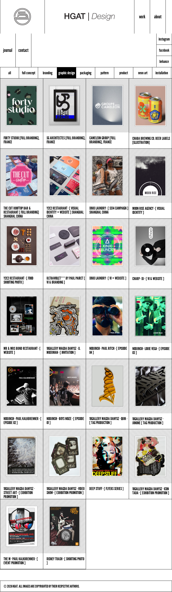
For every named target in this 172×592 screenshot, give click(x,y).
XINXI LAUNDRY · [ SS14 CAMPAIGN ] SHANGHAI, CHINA (108, 210)
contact (23, 50)
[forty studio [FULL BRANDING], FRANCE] (21, 105)
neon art (142, 72)
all (9, 72)
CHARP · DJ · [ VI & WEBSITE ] (148, 278)
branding (47, 72)
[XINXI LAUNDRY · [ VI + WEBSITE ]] (107, 246)
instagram (164, 39)
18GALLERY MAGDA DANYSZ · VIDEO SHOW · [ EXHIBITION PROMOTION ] (65, 490)
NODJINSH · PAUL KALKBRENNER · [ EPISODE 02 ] (22, 420)
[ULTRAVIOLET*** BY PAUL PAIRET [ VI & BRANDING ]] (64, 246)
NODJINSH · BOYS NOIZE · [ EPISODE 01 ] (65, 420)
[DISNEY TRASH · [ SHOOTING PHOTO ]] (64, 526)
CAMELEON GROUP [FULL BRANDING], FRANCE (102, 140)
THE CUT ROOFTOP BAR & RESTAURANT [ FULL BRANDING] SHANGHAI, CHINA (21, 212)
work (142, 16)
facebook (164, 50)
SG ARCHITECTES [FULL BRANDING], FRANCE (66, 140)
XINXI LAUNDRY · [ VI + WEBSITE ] (107, 278)
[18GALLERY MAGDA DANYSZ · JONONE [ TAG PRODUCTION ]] (150, 386)
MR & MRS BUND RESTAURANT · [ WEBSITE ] (22, 350)
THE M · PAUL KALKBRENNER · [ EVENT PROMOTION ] (21, 560)
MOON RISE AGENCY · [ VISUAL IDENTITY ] (148, 210)
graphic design (66, 72)
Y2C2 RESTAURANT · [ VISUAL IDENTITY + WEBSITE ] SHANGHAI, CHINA (65, 212)
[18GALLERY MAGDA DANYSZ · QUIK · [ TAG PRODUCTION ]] (107, 386)
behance (164, 61)
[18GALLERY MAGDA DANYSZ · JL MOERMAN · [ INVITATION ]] (64, 316)
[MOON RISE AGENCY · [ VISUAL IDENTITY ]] (150, 176)
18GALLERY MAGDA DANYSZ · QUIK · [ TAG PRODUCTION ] (108, 420)
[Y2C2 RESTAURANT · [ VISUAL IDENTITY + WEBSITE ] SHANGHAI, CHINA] (64, 176)
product (123, 72)
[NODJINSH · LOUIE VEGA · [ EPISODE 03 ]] (150, 316)
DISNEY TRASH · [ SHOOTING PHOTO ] (65, 560)
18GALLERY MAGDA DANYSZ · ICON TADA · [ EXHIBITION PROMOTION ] (150, 490)
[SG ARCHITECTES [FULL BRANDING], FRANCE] (64, 105)
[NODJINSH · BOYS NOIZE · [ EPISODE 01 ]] (64, 386)
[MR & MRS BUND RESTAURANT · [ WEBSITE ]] (21, 316)
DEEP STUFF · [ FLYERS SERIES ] (106, 488)
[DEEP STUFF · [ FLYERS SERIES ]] (107, 456)
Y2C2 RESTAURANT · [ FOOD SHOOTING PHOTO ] (18, 280)
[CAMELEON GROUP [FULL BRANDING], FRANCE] (107, 105)
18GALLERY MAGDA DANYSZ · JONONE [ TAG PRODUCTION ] (147, 420)
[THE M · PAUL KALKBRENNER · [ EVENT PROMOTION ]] (21, 526)
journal (7, 50)
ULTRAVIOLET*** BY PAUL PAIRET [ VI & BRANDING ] (66, 280)
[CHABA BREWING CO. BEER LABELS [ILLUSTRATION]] (150, 106)
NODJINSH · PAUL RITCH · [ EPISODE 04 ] (108, 350)
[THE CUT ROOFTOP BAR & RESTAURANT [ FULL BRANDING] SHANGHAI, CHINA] (21, 176)
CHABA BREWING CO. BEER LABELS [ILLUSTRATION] (151, 140)
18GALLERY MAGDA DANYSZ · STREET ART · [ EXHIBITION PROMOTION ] (19, 492)
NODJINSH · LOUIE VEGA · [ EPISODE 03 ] (151, 350)
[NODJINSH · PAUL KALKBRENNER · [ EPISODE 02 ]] (21, 386)
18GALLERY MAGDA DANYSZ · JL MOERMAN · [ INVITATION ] (63, 350)
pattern (105, 72)
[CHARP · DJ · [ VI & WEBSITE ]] (150, 246)
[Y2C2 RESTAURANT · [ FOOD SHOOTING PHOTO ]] (21, 246)
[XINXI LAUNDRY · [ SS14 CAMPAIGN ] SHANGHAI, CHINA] (107, 176)
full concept (28, 72)
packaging (85, 72)
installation (161, 72)
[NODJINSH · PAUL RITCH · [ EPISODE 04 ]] (107, 316)
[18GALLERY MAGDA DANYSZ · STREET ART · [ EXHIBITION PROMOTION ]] (21, 456)
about (157, 16)
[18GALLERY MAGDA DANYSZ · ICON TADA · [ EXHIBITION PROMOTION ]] (150, 456)
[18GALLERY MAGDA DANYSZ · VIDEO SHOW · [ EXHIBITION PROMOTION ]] (64, 456)
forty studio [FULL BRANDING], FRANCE (21, 140)
